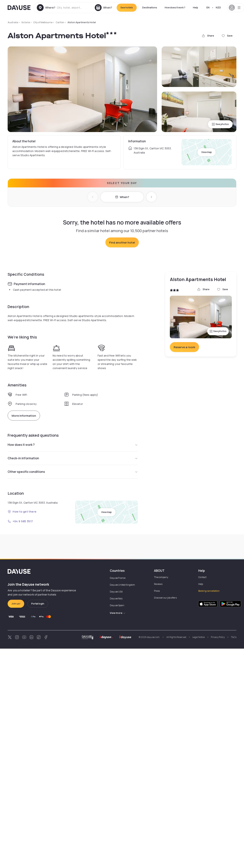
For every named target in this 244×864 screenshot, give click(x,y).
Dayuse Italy (116, 598)
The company (161, 577)
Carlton (60, 22)
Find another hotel (122, 242)
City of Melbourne (42, 22)
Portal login (37, 603)
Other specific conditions (26, 472)
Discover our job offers (165, 597)
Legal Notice (198, 637)
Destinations (149, 7)
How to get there (25, 511)
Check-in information (23, 458)
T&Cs (233, 637)
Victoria (25, 22)
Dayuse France (117, 578)
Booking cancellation (209, 590)
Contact (202, 577)
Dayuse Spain (117, 605)
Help (195, 7)
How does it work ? (175, 7)
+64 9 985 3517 (23, 521)
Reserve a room (184, 347)
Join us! (15, 603)
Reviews (158, 584)
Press (157, 590)
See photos (222, 124)
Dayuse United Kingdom (122, 584)
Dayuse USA (116, 591)
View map (206, 152)
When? (124, 197)
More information (24, 416)
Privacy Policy (218, 637)
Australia (13, 22)
